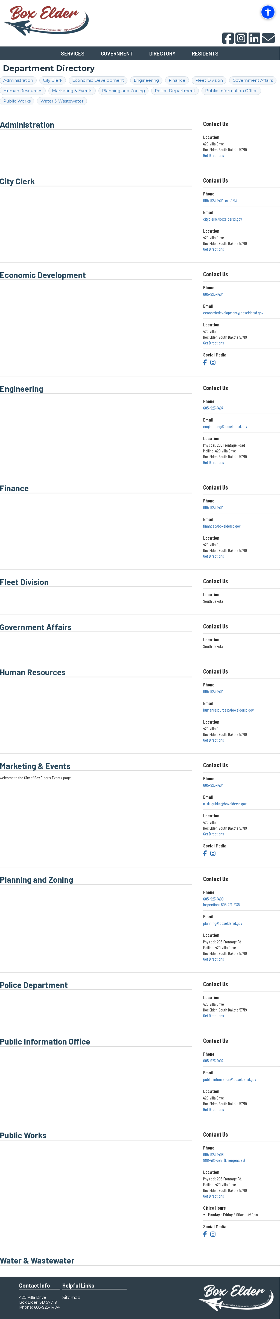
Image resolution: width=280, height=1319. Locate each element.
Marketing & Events (72, 90)
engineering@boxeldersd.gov (225, 426)
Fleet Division (209, 80)
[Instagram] (212, 362)
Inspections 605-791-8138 (221, 904)
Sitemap (71, 1297)
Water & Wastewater (61, 101)
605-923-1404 (213, 294)
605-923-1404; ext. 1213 (220, 200)
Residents (205, 53)
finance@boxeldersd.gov (222, 525)
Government (117, 53)
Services (72, 53)
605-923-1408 (213, 898)
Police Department (175, 90)
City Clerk (52, 80)
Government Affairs (253, 80)
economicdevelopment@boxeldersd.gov (233, 312)
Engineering (146, 80)
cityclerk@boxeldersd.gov (222, 219)
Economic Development (98, 80)
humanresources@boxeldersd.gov (228, 709)
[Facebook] (205, 362)
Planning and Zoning (123, 90)
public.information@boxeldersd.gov (229, 1079)
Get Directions (213, 155)
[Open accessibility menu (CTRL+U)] (268, 12)
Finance (177, 80)
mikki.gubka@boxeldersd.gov (225, 803)
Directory (162, 53)
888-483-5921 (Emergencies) (224, 1160)
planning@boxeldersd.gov (222, 923)
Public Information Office (231, 90)
